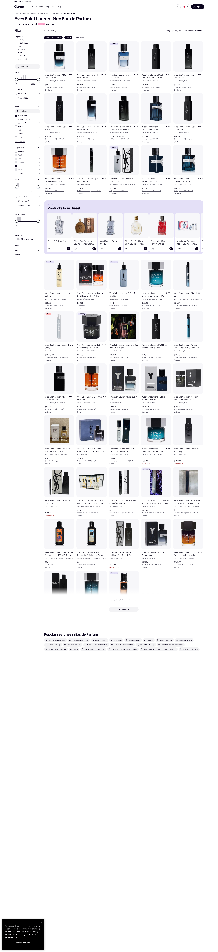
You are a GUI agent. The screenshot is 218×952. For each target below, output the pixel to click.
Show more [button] (124, 609)
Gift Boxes (20, 53)
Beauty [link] (48, 14)
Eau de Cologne (22, 56)
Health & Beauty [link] (37, 14)
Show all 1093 (20, 142)
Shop (47, 7)
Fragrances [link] (57, 14)
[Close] (41, 922)
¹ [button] (54, 87)
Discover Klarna (37, 7)
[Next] (198, 232)
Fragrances (19, 37)
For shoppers (18, 2)
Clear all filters (79, 38)
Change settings (22, 943)
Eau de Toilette (22, 43)
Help (59, 7)
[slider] (16, 79)
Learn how (50, 24)
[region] (23, 934)
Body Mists (21, 49)
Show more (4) (22, 59)
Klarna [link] (17, 14)
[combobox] (172, 31)
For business (29, 2)
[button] (186, 6)
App (53, 7)
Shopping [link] (25, 14)
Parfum (19, 46)
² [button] (89, 191)
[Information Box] (55, 31)
